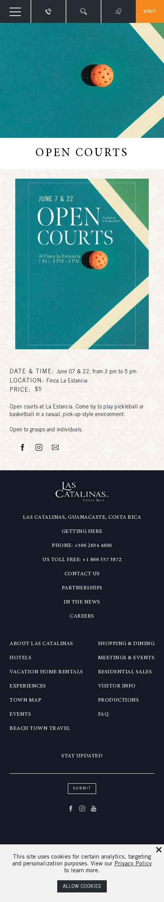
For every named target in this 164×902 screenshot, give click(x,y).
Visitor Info (117, 686)
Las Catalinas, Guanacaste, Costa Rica (82, 517)
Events (20, 714)
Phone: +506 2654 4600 (82, 546)
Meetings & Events (126, 658)
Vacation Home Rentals (46, 672)
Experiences (28, 686)
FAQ (103, 714)
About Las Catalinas (41, 644)
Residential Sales (125, 672)
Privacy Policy (133, 864)
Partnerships (82, 588)
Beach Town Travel (40, 728)
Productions (118, 700)
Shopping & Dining (126, 644)
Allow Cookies (82, 886)
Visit (149, 11)
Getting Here (82, 531)
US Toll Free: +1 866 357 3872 (82, 560)
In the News (82, 602)
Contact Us (82, 574)
